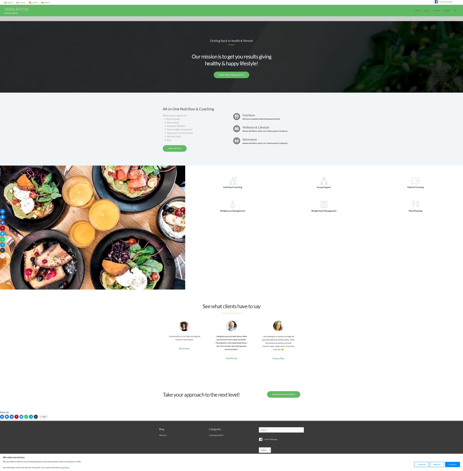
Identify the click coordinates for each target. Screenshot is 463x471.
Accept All (452, 464)
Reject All (437, 464)
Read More (65, 467)
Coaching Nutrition (16, 9)
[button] (455, 10)
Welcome (163, 435)
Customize (422, 464)
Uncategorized (215, 435)
